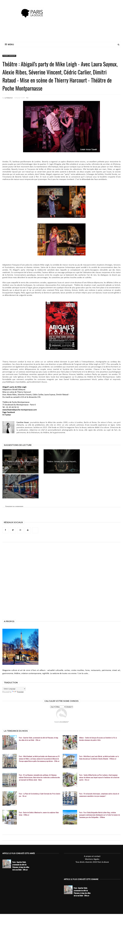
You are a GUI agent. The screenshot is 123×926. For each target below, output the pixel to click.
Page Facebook (8, 412)
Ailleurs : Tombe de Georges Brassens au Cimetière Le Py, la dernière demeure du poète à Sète (98, 738)
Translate (20, 692)
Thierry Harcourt (9, 55)
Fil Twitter (6, 415)
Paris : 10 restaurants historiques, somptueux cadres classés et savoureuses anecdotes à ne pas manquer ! (99, 794)
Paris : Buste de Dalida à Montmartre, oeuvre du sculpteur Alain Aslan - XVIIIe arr (39, 813)
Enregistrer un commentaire (14, 506)
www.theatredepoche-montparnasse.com (19, 410)
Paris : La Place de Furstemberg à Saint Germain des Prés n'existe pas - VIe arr (39, 794)
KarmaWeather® (64, 722)
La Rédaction (9, 98)
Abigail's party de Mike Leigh (14, 387)
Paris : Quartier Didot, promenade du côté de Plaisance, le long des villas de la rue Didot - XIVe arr (38, 738)
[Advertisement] (61, 31)
